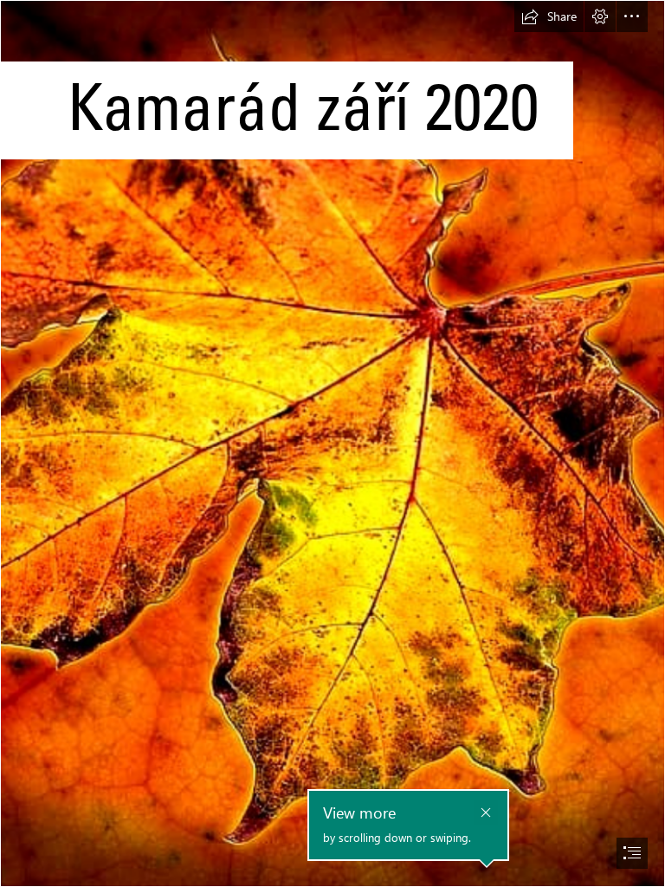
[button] (549, 16)
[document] (332, 443)
